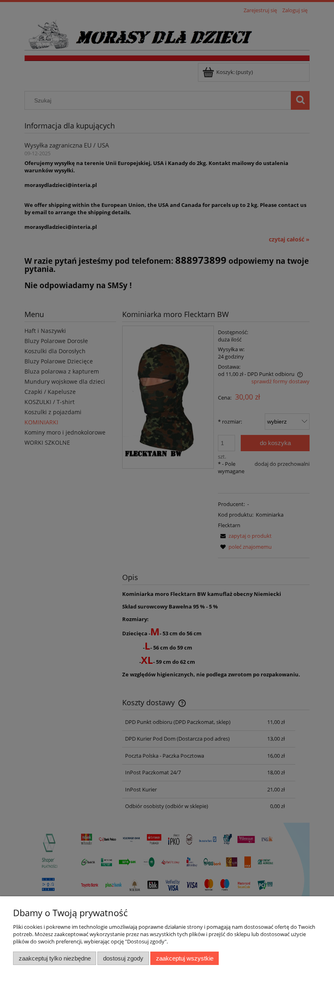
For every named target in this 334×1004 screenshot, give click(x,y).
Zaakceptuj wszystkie (184, 958)
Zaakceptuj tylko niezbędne (55, 958)
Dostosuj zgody (123, 958)
